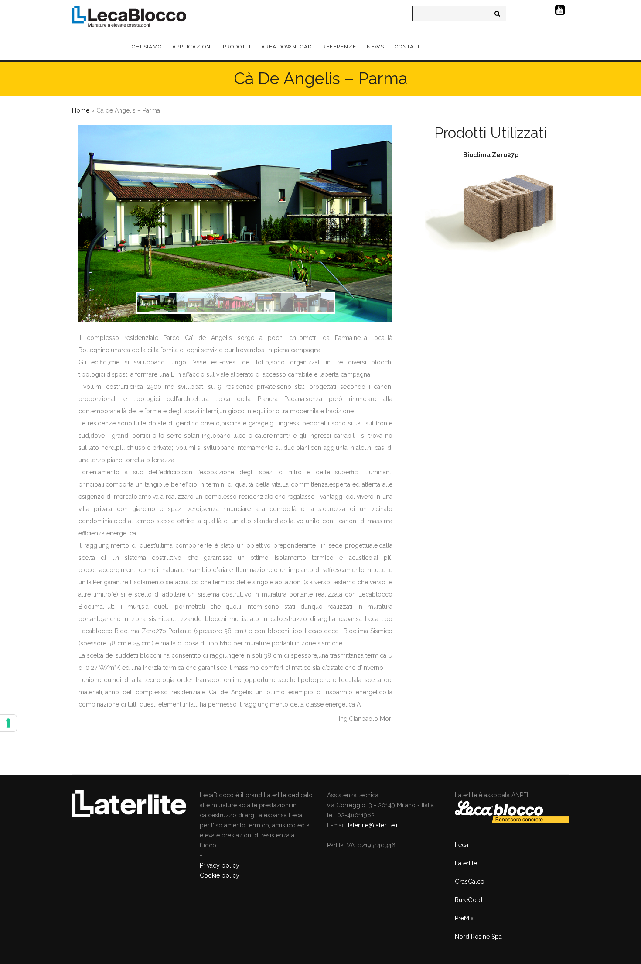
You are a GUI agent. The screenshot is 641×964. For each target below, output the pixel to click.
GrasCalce (469, 881)
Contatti (408, 47)
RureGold (468, 899)
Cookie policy (219, 875)
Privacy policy (219, 865)
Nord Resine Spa (478, 936)
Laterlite (466, 863)
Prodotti (237, 47)
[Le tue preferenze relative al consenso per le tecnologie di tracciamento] (8, 723)
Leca (461, 844)
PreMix (464, 918)
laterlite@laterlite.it (373, 825)
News (375, 47)
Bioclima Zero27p (490, 154)
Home (80, 110)
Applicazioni (192, 47)
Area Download (286, 47)
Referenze (339, 47)
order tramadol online (209, 679)
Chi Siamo (147, 47)
